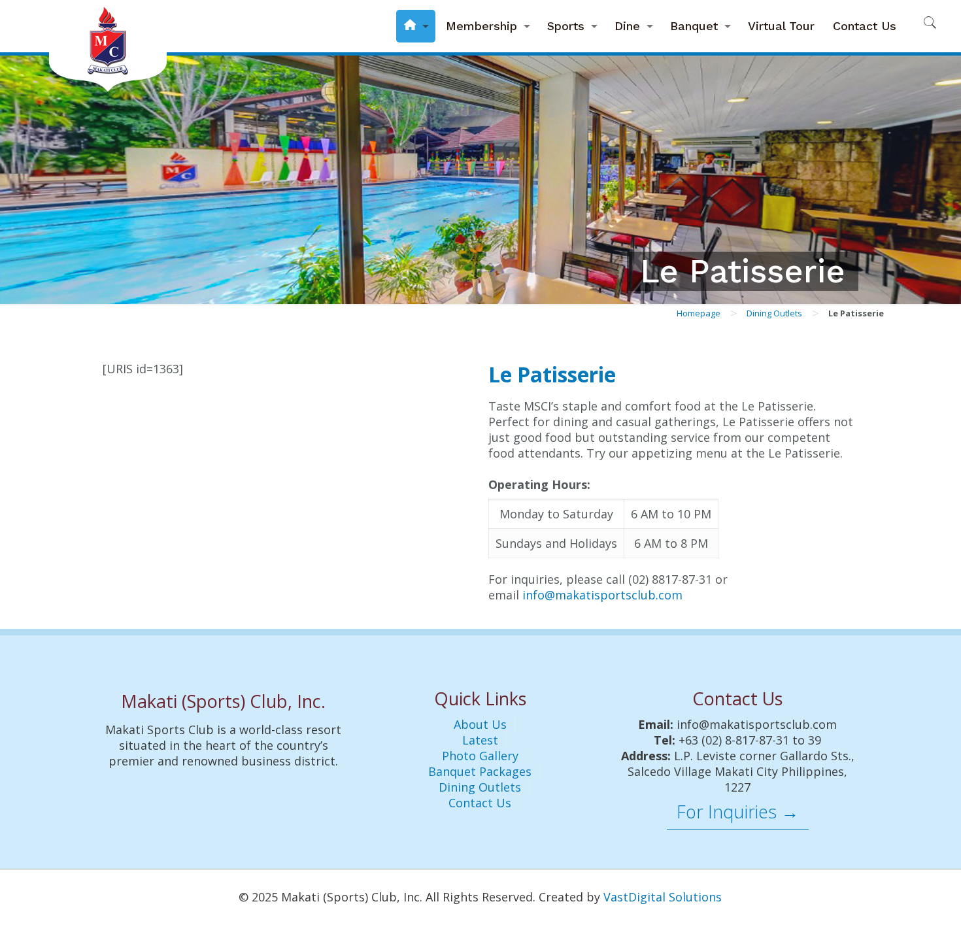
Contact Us (479, 803)
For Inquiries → (738, 811)
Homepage (698, 313)
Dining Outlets (774, 313)
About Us (480, 724)
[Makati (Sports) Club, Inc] (108, 46)
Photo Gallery (480, 756)
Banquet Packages (479, 771)
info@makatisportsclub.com (602, 595)
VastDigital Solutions (662, 897)
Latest (480, 740)
